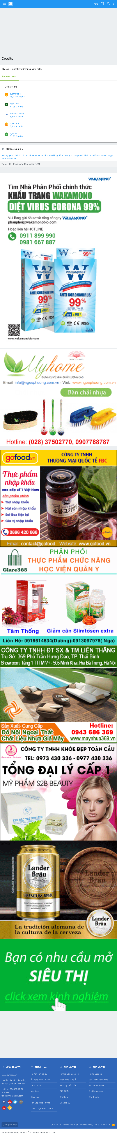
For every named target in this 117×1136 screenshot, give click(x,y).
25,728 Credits (17, 96)
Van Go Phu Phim (97, 1085)
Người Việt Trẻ (95, 1074)
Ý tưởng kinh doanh (40, 1079)
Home (104, 1124)
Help (97, 1124)
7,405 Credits (16, 106)
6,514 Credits (16, 116)
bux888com (94, 155)
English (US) (10, 1124)
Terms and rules (70, 1124)
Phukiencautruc (96, 1091)
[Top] (109, 1124)
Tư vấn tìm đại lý (39, 1074)
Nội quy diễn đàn (68, 1085)
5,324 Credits (16, 126)
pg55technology (64, 155)
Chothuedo (94, 1097)
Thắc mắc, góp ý (68, 1079)
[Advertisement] (58, 30)
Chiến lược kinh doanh (42, 1108)
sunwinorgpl (107, 155)
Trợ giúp (64, 1097)
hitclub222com (21, 155)
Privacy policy (86, 1124)
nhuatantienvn (36, 155)
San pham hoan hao (98, 1079)
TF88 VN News (17, 113)
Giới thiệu (64, 1091)
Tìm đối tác (36, 1085)
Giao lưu (35, 1097)
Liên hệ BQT (66, 1103)
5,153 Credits (16, 136)
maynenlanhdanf (9, 158)
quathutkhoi (15, 94)
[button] (5, 3)
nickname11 (49, 155)
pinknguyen (7, 155)
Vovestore (15, 123)
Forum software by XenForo (28, 1132)
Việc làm (35, 1091)
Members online (14, 149)
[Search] (108, 4)
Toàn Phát (14, 103)
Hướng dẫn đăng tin (69, 1074)
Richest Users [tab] (9, 76)
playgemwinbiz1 (80, 155)
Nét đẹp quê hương (40, 1103)
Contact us (56, 1124)
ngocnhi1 (14, 133)
